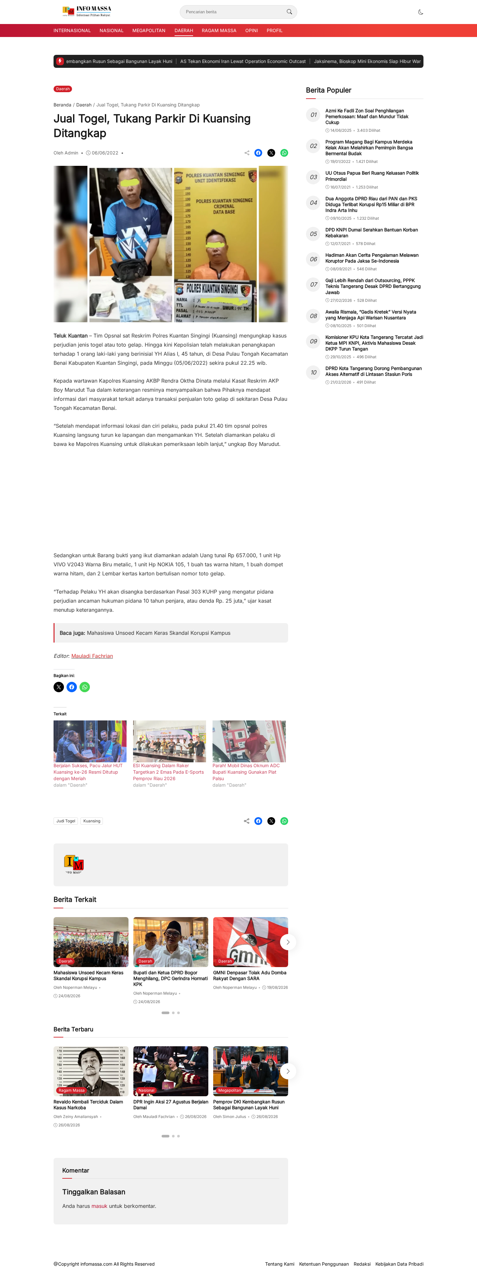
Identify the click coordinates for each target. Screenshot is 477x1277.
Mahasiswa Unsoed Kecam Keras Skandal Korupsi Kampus (158, 633)
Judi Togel (65, 820)
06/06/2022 (105, 152)
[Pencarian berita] (289, 12)
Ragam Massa (219, 30)
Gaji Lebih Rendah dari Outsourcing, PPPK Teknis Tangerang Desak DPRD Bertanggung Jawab (373, 286)
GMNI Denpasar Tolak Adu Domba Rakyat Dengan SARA (250, 975)
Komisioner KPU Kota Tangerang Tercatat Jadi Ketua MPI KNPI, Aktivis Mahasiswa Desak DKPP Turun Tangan (374, 342)
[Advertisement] (171, 496)
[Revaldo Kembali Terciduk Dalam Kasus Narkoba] (91, 1091)
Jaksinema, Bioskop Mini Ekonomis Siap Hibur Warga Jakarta (339, 61)
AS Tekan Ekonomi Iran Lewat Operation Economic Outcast (203, 61)
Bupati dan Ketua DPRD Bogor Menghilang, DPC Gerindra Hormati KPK (170, 978)
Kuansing (91, 820)
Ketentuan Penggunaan (324, 1264)
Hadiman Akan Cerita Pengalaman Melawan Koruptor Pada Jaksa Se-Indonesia (372, 258)
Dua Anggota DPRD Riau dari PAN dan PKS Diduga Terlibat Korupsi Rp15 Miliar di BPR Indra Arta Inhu (371, 204)
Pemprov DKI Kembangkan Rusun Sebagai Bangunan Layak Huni (249, 1104)
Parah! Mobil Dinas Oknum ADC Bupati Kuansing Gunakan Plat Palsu (246, 772)
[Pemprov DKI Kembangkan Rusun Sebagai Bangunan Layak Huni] (250, 1091)
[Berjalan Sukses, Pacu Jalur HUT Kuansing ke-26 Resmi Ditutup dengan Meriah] (90, 741)
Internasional (72, 30)
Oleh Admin (66, 152)
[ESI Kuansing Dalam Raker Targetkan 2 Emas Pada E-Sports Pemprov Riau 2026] (169, 741)
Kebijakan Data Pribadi (399, 1264)
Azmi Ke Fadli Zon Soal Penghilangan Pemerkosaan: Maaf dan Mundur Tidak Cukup (367, 116)
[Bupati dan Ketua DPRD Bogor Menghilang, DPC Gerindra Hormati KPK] (170, 962)
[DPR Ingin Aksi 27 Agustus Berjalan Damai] (170, 1091)
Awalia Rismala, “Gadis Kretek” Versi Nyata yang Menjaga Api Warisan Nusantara (370, 314)
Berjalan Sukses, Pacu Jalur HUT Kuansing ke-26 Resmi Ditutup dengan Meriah (88, 772)
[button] (420, 12)
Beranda (62, 104)
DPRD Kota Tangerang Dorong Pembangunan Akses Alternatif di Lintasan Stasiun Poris (373, 371)
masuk (99, 1206)
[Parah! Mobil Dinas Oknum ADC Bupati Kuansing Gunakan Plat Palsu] (249, 741)
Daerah (184, 30)
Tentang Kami (279, 1264)
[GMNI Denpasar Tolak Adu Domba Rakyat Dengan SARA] (250, 962)
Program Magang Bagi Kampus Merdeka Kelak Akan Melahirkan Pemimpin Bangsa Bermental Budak (369, 147)
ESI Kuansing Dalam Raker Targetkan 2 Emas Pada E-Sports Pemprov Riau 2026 (168, 772)
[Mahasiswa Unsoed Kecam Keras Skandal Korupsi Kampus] (91, 962)
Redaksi (362, 1264)
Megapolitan (148, 30)
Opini (251, 30)
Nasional (112, 30)
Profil (275, 30)
